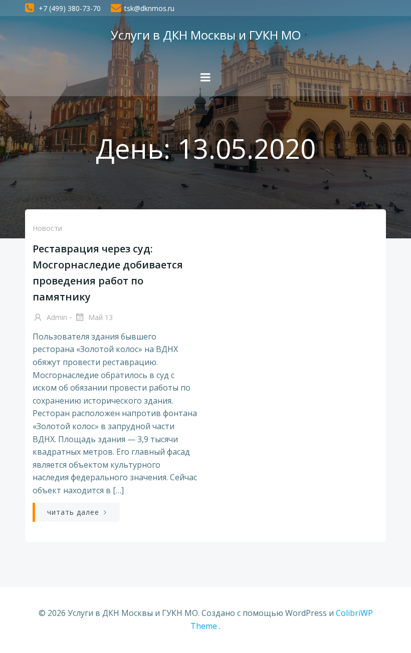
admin (56, 317)
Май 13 (99, 317)
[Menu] (205, 77)
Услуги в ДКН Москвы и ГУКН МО (206, 35)
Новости (47, 228)
